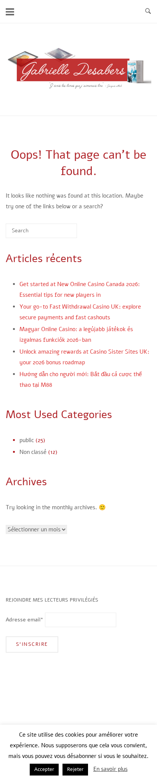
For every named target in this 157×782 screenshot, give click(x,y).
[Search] (60, 233)
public (26, 440)
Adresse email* (24, 619)
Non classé (32, 452)
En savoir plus (110, 769)
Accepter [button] (44, 769)
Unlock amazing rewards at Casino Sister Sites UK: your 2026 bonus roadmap (84, 357)
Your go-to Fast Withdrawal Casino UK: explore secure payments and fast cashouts (80, 312)
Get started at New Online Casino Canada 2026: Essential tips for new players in (79, 289)
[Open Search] (148, 11)
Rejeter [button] (75, 769)
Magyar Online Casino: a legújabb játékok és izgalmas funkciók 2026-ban (76, 334)
